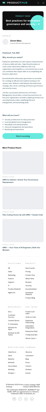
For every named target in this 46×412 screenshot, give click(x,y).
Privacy (21, 384)
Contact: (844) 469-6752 (31, 387)
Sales (10, 271)
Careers (28, 366)
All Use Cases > (31, 338)
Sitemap (9, 387)
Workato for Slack (12, 328)
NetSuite (11, 362)
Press (28, 362)
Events (28, 373)
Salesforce (12, 352)
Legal (38, 384)
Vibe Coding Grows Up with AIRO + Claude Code (22, 215)
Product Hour (8, 177)
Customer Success (11, 316)
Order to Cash (31, 317)
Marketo (11, 359)
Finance (11, 278)
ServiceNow (12, 366)
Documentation (31, 289)
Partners (29, 369)
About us (29, 352)
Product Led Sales (30, 313)
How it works (30, 268)
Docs (10, 312)
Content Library (13, 320)
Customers (30, 355)
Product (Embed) (14, 289)
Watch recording (23, 136)
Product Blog (30, 298)
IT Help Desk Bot (31, 335)
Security (29, 285)
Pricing (28, 271)
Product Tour (30, 275)
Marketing (11, 275)
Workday (11, 369)
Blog (27, 359)
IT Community (13, 324)
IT (8, 285)
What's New (30, 278)
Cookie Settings (30, 385)
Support (11, 282)
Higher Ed (11, 292)
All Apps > (11, 373)
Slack (10, 355)
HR (9, 268)
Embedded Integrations (30, 327)
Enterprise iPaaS (32, 331)
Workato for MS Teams (14, 334)
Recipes (29, 282)
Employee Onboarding (30, 321)
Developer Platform (29, 293)
